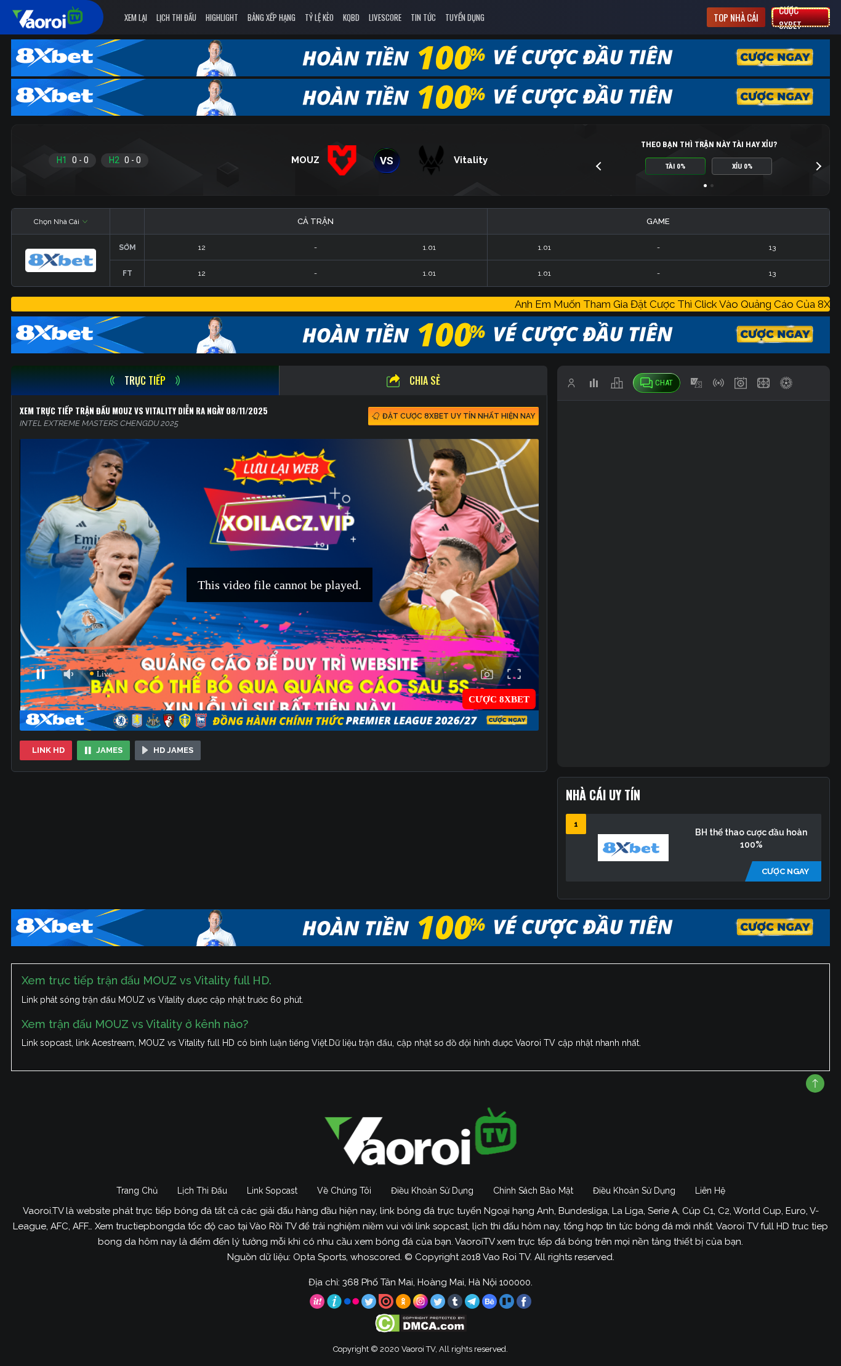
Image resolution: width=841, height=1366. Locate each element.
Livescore (385, 17)
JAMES (109, 750)
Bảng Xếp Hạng (271, 17)
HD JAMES (173, 750)
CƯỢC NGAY (785, 871)
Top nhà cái (736, 17)
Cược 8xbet (790, 17)
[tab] (145, 380)
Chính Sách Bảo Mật (533, 1190)
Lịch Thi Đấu (176, 17)
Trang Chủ (137, 1190)
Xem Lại (135, 17)
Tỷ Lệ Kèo (319, 17)
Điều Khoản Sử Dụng (432, 1190)
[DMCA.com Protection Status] (421, 1322)
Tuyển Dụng (465, 17)
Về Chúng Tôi (344, 1190)
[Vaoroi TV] (60, 17)
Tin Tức (423, 17)
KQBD (351, 17)
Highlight (222, 17)
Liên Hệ (710, 1190)
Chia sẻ (424, 380)
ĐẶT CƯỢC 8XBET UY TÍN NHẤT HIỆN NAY (458, 416)
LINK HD (48, 750)
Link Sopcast (272, 1190)
